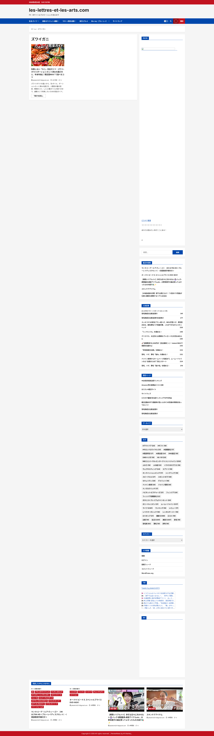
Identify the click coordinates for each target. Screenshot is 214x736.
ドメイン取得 (149, 485)
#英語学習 (148, 453)
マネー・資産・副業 (69, 21)
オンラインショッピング (153, 473)
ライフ (147, 508)
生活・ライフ (33, 21)
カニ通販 (44, 63)
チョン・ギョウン (99, 692)
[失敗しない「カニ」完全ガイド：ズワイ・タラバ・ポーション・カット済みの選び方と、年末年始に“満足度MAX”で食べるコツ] (47, 55)
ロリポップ (148, 516)
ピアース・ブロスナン (38, 704)
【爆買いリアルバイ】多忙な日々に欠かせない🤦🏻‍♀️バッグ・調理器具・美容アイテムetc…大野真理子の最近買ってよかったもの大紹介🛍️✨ (162, 282)
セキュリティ (149, 481)
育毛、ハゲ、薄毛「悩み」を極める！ (155, 354)
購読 (181, 21)
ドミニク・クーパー (54, 701)
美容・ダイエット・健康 (50, 21)
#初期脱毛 (169, 450)
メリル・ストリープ (51, 704)
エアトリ (167, 469)
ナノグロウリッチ (150, 488)
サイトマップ (117, 21)
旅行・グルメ (84, 21)
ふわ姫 (157, 465)
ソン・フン (81, 692)
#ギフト (162, 446)
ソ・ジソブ (89, 692)
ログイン (145, 560)
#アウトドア (149, 446)
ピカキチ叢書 (146, 220)
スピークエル (149, 477)
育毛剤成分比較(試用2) (150, 413)
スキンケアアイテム (148, 289)
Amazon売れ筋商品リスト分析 (153, 385)
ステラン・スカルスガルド (39, 701)
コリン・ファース (56, 695)
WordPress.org (147, 573)
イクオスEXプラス (172, 465)
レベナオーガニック (151, 512)
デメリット (163, 481)
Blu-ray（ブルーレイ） (99, 21)
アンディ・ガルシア (56, 692)
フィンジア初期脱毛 (151, 496)
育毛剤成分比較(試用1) (149, 313)
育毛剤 (147, 524)
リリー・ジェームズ (37, 707)
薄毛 (157, 524)
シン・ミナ (73, 692)
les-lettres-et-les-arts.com (59, 10)
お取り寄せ (37, 63)
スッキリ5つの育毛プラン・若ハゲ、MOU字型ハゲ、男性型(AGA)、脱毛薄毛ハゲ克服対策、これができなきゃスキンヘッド (162, 324)
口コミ (172, 516)
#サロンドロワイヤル (152, 450)
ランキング (160, 508)
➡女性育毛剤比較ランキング (152, 381)
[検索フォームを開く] (170, 21)
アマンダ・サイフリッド (42, 692)
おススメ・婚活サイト (149, 389)
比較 (146, 520)
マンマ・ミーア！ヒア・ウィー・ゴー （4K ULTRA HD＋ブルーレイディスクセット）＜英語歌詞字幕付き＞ (49, 714)
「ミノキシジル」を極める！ (152, 332)
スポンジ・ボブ (165, 477)
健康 (160, 516)
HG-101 (161, 457)
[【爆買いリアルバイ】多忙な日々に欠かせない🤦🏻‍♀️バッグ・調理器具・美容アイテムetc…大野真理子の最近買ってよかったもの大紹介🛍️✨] (126, 699)
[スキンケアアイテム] (165, 699)
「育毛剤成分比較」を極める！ (152, 350)
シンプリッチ (172, 473)
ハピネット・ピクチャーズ (153, 492)
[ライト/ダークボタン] (166, 21)
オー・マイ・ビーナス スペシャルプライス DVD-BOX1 (160, 275)
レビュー (173, 508)
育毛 (177, 520)
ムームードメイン (169, 504)
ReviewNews (115, 733)
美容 (167, 520)
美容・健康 (113, 709)
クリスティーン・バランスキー (41, 695)
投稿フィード (146, 564)
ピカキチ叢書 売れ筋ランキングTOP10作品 (157, 398)
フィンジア (171, 492)
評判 (166, 524)
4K (33, 692)
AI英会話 (161, 453)
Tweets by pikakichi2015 (151, 588)
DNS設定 (173, 453)
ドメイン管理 (164, 485)
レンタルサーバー (170, 512)
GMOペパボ (148, 457)
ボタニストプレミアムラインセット (157, 500)
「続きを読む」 (39, 96)
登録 (143, 556)
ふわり (146, 465)
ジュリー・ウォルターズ (46, 698)
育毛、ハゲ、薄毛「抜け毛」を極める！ (156, 366)
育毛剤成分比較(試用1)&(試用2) (153, 318)
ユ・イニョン (74, 695)
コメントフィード (148, 569)
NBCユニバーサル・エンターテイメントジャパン (162, 461)
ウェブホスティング (151, 469)
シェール (34, 698)
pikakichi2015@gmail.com (41, 80)
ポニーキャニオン (150, 504)
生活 (156, 520)
